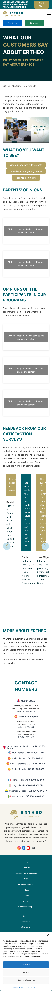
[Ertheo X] (33, 848)
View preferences (26, 980)
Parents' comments (26, 177)
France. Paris (28, 780)
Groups (26, 916)
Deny (26, 972)
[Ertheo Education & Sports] (13, 14)
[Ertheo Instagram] (19, 848)
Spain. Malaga (28, 758)
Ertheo (6, 86)
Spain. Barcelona (27, 763)
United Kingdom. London (26, 747)
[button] (47, 935)
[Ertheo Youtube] (28, 848)
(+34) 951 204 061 (26, 727)
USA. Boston (28, 752)
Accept (26, 964)
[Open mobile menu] (49, 14)
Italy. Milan (27, 785)
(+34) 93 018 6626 (26, 737)
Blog (26, 879)
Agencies (26, 921)
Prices (26, 890)
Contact (34, 23)
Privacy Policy (32, 987)
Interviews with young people (26, 171)
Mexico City (28, 796)
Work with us (26, 927)
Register (12, 23)
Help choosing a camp (26, 884)
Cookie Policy (18, 987)
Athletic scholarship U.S (26, 907)
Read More (41, 4)
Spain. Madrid (28, 769)
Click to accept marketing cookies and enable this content (26, 231)
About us (26, 868)
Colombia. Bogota (28, 791)
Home (26, 862)
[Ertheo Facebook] (23, 848)
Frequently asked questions (26, 873)
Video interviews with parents (26, 165)
